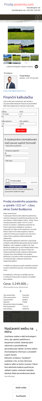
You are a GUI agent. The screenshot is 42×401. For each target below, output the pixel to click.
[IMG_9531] (16, 57)
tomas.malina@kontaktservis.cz (14, 91)
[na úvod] (18, 4)
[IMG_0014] (21, 39)
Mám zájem (21, 130)
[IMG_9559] (25, 57)
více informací (9, 376)
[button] (6, 314)
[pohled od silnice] (34, 57)
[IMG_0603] (7, 57)
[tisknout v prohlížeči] (20, 291)
